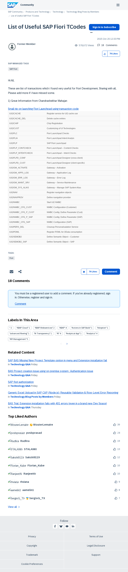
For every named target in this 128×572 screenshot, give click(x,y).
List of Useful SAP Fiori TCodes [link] (25, 16)
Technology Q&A (20, 364)
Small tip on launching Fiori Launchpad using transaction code (43, 108)
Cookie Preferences (32, 564)
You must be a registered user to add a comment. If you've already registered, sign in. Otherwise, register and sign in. (62, 295)
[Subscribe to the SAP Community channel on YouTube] (67, 526)
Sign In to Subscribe (104, 27)
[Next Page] (66, 344)
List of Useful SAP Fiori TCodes (47, 27)
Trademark (32, 554)
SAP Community (15, 12)
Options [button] (90, 33)
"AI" (57, 333)
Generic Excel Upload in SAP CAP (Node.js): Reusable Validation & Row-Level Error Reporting (63, 392)
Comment (20, 303)
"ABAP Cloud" (22, 328)
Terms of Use (96, 536)
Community (27, 5)
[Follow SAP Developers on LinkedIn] (73, 526)
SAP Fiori (13, 69)
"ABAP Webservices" (44, 328)
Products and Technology (38, 12)
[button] (105, 54)
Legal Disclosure (96, 545)
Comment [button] (111, 271)
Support (96, 554)
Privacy (32, 536)
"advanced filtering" (19, 333)
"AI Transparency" (42, 333)
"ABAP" (62, 328)
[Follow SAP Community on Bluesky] (61, 526)
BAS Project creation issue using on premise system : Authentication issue (50, 371)
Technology (57, 12)
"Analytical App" (73, 333)
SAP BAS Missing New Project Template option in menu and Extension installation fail (57, 360)
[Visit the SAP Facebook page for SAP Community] (55, 526)
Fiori (11, 258)
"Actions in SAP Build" (81, 328)
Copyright (32, 545)
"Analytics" (91, 333)
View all (12, 506)
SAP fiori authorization (21, 382)
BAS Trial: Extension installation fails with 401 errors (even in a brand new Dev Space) (57, 403)
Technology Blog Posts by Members (82, 12)
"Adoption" (101, 328)
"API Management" (18, 339)
